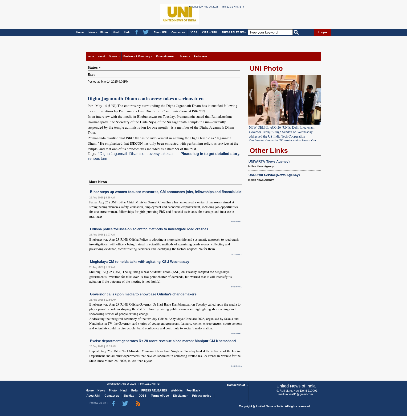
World (101, 56)
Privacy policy (201, 395)
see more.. (236, 221)
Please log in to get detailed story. (210, 154)
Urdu (127, 32)
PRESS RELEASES (233, 32)
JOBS (193, 32)
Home (80, 32)
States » (94, 67)
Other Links (269, 150)
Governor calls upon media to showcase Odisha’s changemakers (143, 294)
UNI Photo (266, 68)
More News (98, 182)
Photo (104, 32)
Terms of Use (160, 395)
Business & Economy (136, 56)
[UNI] (166, 14)
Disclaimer (180, 395)
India (91, 56)
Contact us (178, 32)
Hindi (116, 32)
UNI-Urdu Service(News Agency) (274, 175)
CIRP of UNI (209, 32)
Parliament (200, 56)
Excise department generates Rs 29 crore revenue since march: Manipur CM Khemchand (163, 341)
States (184, 56)
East (91, 74)
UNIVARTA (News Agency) (269, 161)
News (92, 32)
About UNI (160, 32)
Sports (113, 56)
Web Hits (177, 390)
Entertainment (165, 56)
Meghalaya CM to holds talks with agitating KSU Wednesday (139, 262)
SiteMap (128, 395)
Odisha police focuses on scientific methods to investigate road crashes (149, 229)
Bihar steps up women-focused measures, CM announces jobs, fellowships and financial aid (165, 192)
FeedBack (193, 390)
